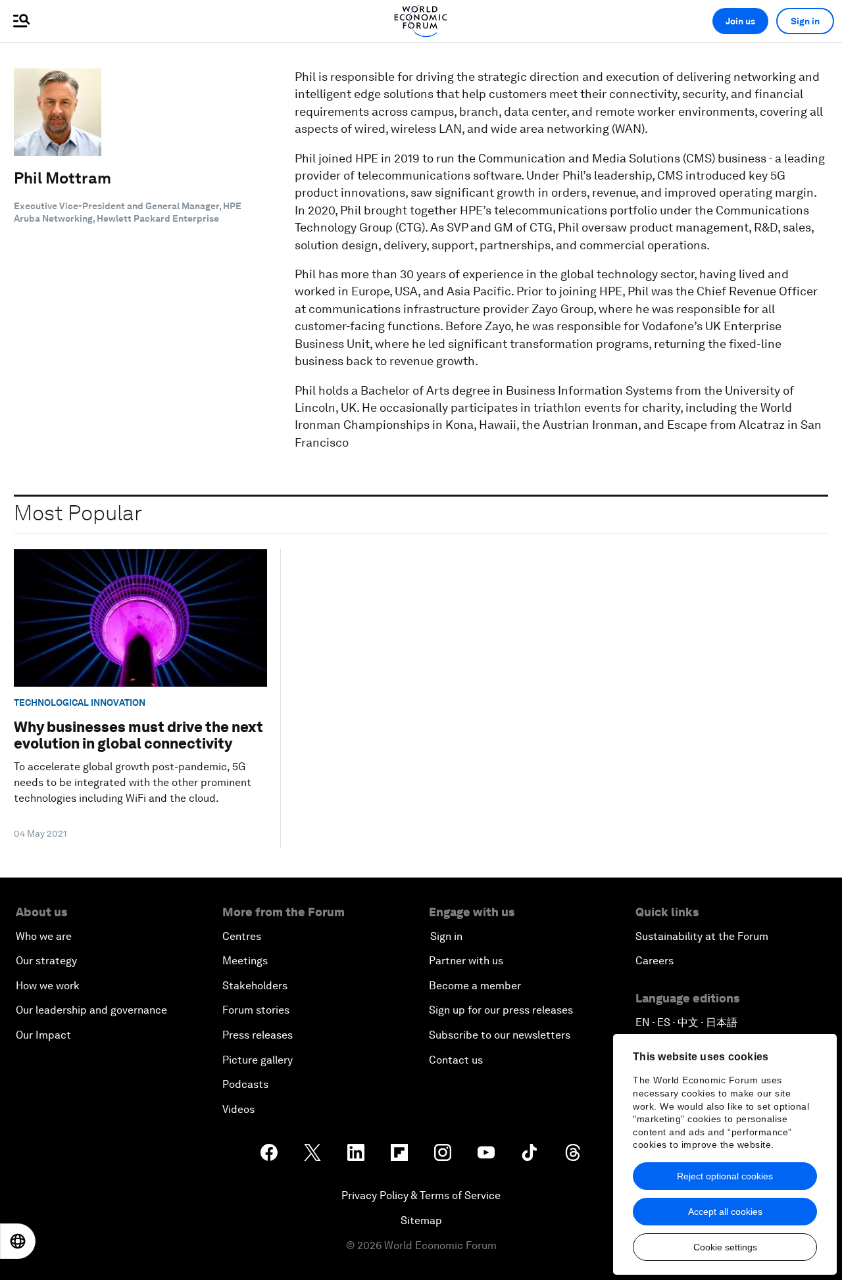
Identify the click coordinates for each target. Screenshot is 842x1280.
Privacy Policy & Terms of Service (421, 1195)
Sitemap (421, 1220)
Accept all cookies (725, 1211)
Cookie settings (725, 1247)
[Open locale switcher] (18, 1241)
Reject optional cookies (725, 1176)
